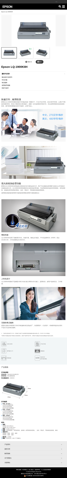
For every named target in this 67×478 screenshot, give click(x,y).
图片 (41, 61)
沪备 (40, 473)
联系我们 (24, 469)
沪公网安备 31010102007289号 (35, 475)
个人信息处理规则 (46, 469)
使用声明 (37, 469)
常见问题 (4, 80)
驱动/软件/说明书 (7, 77)
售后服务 (4, 82)
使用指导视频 (6, 85)
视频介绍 (30, 61)
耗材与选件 (5, 88)
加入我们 (31, 469)
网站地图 (18, 469)
